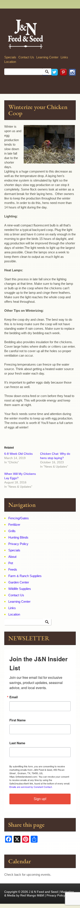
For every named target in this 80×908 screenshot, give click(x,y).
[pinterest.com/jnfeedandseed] (62, 81)
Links (64, 57)
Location (10, 61)
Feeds (12, 569)
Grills (12, 531)
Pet (10, 563)
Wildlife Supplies (19, 589)
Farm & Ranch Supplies (25, 576)
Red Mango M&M (32, 895)
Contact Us (26, 57)
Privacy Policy (18, 544)
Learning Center (47, 57)
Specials (10, 57)
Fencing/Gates (18, 518)
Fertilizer (14, 524)
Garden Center (18, 582)
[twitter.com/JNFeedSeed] (53, 81)
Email (13, 697)
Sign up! (40, 799)
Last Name (17, 743)
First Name (17, 720)
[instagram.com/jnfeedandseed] (71, 81)
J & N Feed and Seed (43, 891)
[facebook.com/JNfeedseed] (44, 81)
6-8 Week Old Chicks (18, 453)
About (12, 556)
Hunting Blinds (18, 537)
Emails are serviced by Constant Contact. (30, 786)
